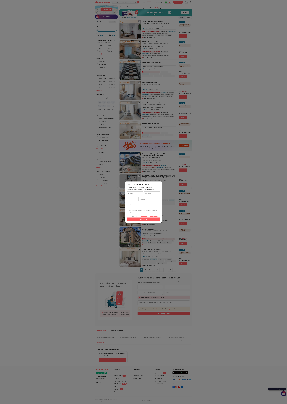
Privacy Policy (144, 216)
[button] (137, 199)
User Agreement (153, 216)
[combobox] (132, 199)
